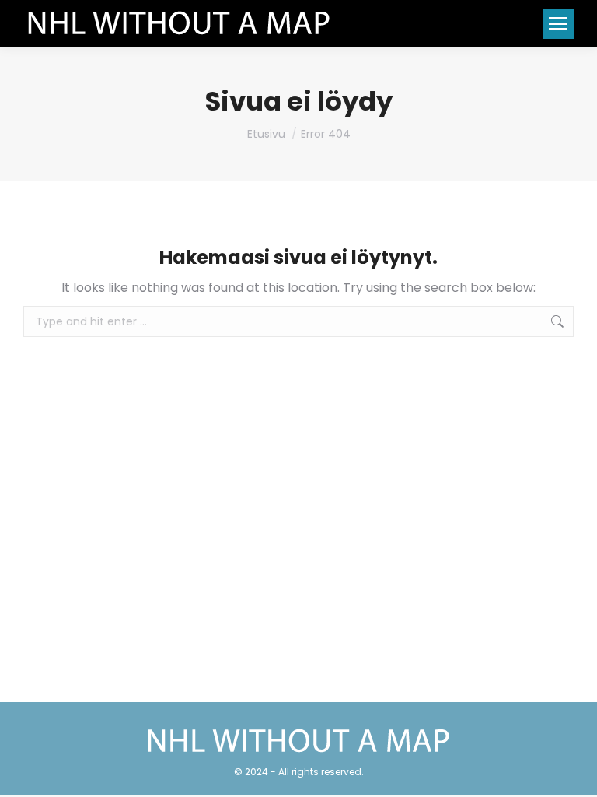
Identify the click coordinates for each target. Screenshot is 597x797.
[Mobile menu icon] (558, 24)
